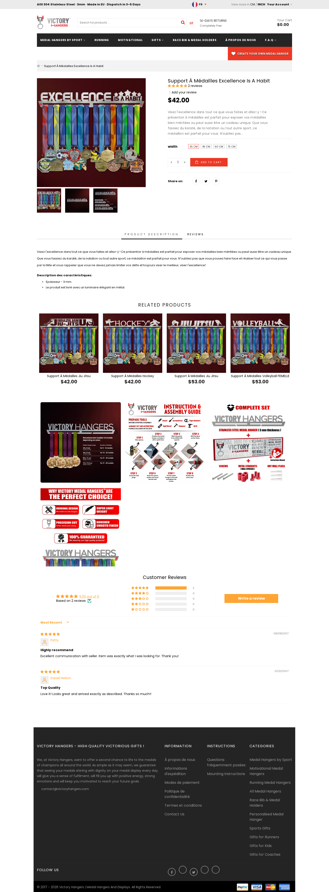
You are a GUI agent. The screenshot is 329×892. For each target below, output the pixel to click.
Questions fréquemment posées (226, 762)
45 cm (206, 146)
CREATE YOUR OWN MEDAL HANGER (262, 54)
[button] (178, 86)
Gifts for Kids (261, 845)
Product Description (152, 234)
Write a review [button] (251, 598)
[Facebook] (196, 181)
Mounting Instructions (226, 773)
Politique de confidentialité (177, 794)
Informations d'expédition (175, 771)
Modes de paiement (182, 782)
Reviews (195, 234)
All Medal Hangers (265, 791)
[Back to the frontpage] (38, 66)
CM (252, 4)
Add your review (184, 92)
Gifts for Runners (264, 837)
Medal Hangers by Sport (271, 759)
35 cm (194, 146)
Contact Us (174, 814)
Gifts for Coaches (265, 854)
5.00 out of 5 (89, 596)
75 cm (231, 146)
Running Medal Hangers (270, 782)
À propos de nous (179, 759)
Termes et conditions (183, 805)
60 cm (219, 146)
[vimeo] (216, 181)
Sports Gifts (260, 828)
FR (201, 4)
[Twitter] (206, 181)
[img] (50, 634)
